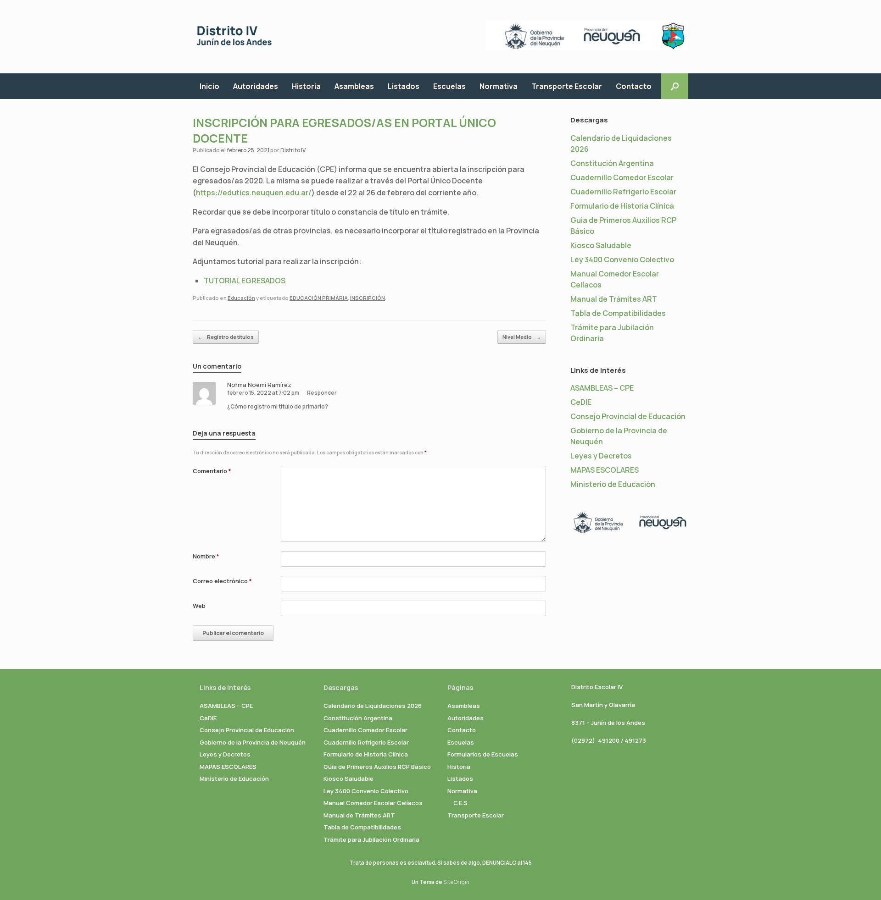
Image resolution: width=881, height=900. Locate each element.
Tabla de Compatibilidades (618, 313)
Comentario (212, 471)
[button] (674, 86)
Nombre (206, 556)
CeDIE (580, 402)
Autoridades (255, 86)
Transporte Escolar (566, 86)
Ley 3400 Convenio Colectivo (622, 259)
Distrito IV (293, 150)
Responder (322, 392)
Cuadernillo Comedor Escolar (622, 177)
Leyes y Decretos (601, 456)
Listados (403, 86)
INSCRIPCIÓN (367, 297)
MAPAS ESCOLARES (604, 470)
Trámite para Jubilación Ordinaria (371, 839)
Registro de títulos (226, 336)
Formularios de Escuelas (482, 754)
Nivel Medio (521, 336)
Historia (306, 86)
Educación (241, 297)
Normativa (499, 86)
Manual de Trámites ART (613, 299)
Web (199, 606)
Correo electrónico (222, 581)
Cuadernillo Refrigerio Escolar (623, 192)
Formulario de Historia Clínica (622, 206)
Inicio (209, 86)
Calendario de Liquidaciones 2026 (372, 705)
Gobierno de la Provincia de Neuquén (253, 742)
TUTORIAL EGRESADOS (244, 281)
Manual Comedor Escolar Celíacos (373, 803)
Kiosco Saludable (600, 245)
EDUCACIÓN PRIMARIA (319, 297)
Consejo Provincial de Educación (628, 416)
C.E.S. (461, 803)
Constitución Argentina (612, 163)
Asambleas (354, 86)
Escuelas (449, 86)
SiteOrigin (456, 881)
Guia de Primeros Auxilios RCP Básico (377, 766)
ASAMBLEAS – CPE (602, 388)
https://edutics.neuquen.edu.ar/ (254, 193)
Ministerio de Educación (612, 484)
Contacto (634, 86)
